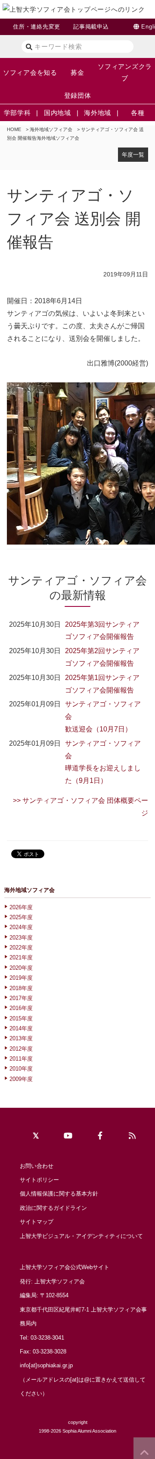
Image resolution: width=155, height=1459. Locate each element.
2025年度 (21, 917)
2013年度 (21, 1038)
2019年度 (21, 978)
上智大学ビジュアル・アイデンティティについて (81, 1236)
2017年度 (21, 998)
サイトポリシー (39, 1180)
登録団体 (77, 95)
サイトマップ (36, 1222)
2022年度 (21, 947)
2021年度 (21, 957)
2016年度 (21, 1008)
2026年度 (21, 907)
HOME (14, 129)
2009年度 (21, 1079)
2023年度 (21, 937)
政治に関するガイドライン (53, 1208)
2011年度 (21, 1058)
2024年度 (21, 927)
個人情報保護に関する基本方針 (59, 1193)
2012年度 (21, 1048)
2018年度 (21, 988)
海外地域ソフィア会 (51, 129)
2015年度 (21, 1018)
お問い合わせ (36, 1166)
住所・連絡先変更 (36, 26)
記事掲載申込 (91, 26)
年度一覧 (133, 154)
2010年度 (21, 1068)
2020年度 (21, 968)
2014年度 (21, 1028)
